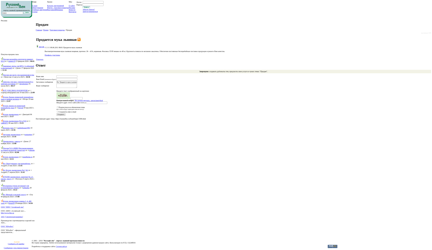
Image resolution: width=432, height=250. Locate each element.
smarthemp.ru (27, 157)
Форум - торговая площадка (58, 8)
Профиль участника (52, 55)
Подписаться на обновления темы (70, 108)
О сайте (72, 6)
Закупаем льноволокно (12, 135)
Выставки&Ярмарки (55, 10)
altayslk (41, 47)
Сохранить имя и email (67, 112)
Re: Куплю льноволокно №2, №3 (15, 170)
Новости (72, 10)
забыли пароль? (89, 9)
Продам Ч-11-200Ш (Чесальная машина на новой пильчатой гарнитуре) (17, 149)
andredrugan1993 (24, 128)
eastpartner (28, 135)
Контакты (72, 12)
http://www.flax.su (7, 213)
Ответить (39, 59)
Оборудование (37, 8)
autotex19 (11, 61)
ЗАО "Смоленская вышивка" (12, 217)
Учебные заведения (39, 10)
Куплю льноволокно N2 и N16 (14, 121)
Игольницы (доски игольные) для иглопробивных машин (15, 187)
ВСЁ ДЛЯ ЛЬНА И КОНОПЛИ (15, 90)
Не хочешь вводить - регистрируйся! (89, 100)
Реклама (72, 8)
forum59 (12, 203)
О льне (34, 6)
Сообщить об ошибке (16, 244)
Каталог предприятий (55, 6)
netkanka (26, 188)
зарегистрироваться (90, 11)
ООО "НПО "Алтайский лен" (12, 207)
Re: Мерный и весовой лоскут (14, 195)
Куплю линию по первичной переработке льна (13, 107)
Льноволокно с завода (11, 141)
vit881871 (4, 123)
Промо (45, 30)
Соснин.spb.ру (61, 246)
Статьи (34, 12)
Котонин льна (8, 128)
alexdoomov (24, 84)
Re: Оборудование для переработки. (17, 164)
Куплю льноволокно (11, 114)
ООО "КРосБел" (7, 226)
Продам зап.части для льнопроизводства (18, 75)
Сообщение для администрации (16, 248)
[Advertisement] (18, 38)
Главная (39, 30)
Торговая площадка (57, 30)
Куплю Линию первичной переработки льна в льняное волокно (17, 98)
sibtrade (32, 150)
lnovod (20, 108)
